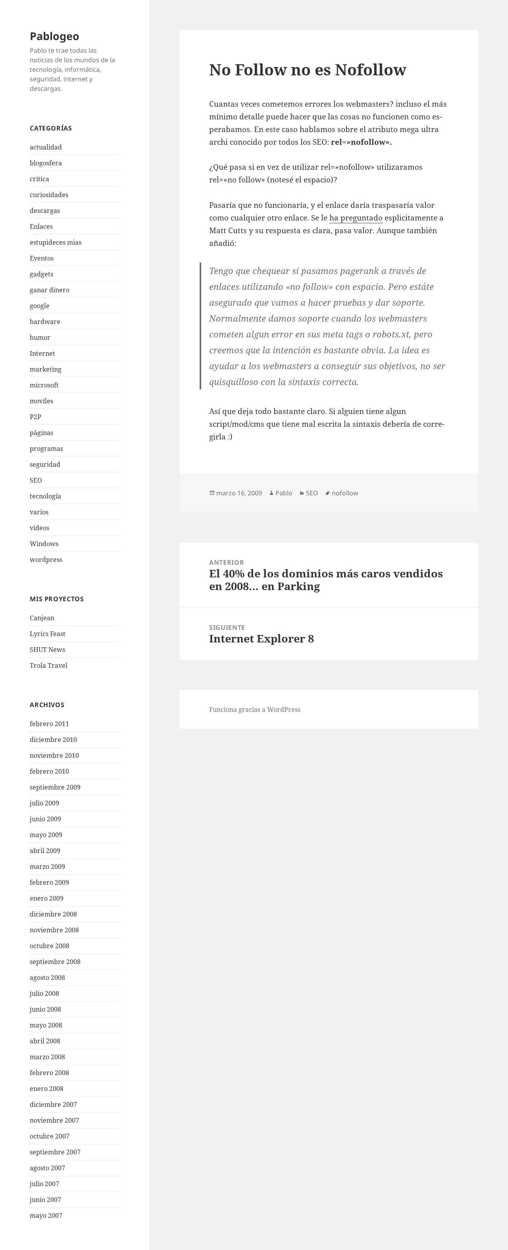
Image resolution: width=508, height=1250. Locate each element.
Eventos (42, 258)
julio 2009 (44, 803)
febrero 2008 (49, 1072)
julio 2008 (44, 993)
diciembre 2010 (53, 739)
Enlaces (41, 226)
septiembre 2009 (55, 787)
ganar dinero (49, 290)
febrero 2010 (49, 771)
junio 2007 (45, 1199)
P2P (35, 416)
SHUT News (47, 649)
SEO (36, 480)
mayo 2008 (46, 1025)
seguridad (45, 464)
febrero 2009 (49, 882)
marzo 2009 (47, 866)
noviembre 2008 (54, 930)
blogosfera (46, 163)
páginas (41, 432)
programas (46, 448)
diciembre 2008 (53, 914)
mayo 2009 (46, 834)
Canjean (42, 617)
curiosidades (49, 194)
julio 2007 (44, 1183)
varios (39, 512)
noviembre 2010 (54, 755)
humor (40, 337)
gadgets (41, 274)
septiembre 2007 (55, 1152)
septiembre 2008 (55, 961)
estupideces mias (55, 242)
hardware (45, 321)
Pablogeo (54, 36)
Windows (44, 543)
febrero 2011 (49, 723)
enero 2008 (47, 1088)
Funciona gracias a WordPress (254, 709)
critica (39, 178)
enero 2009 (47, 898)
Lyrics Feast (47, 633)
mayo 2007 (46, 1215)
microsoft (44, 385)
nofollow (345, 493)
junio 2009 (45, 819)
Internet (42, 353)
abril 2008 (45, 1041)
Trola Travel (48, 665)
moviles (41, 401)
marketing (46, 369)
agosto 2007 (47, 1168)
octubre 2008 (49, 945)
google (40, 305)
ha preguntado (356, 218)
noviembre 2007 (54, 1120)
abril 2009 (45, 850)
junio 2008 (45, 1009)
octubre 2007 (49, 1136)
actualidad (46, 147)
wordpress (46, 559)
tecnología (45, 496)
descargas (45, 210)
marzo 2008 (47, 1057)
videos (39, 527)
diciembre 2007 (53, 1104)
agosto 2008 (47, 977)
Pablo (283, 493)
